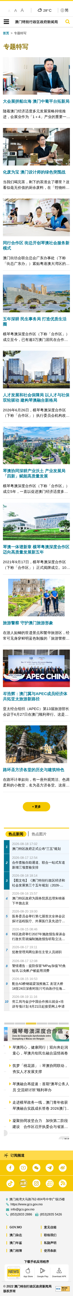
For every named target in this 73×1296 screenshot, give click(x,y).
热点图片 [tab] (39, 834)
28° (47, 10)
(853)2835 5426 (51, 1214)
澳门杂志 (16, 1235)
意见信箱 (50, 1227)
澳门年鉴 (16, 1242)
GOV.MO (16, 1227)
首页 (6, 33)
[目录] (5, 22)
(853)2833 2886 (21, 1214)
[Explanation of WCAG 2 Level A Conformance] (62, 1288)
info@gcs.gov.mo (22, 1209)
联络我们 (50, 1235)
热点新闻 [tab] (16, 834)
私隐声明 (50, 1242)
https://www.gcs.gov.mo (27, 1204)
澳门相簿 (16, 1250)
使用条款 (50, 1250)
